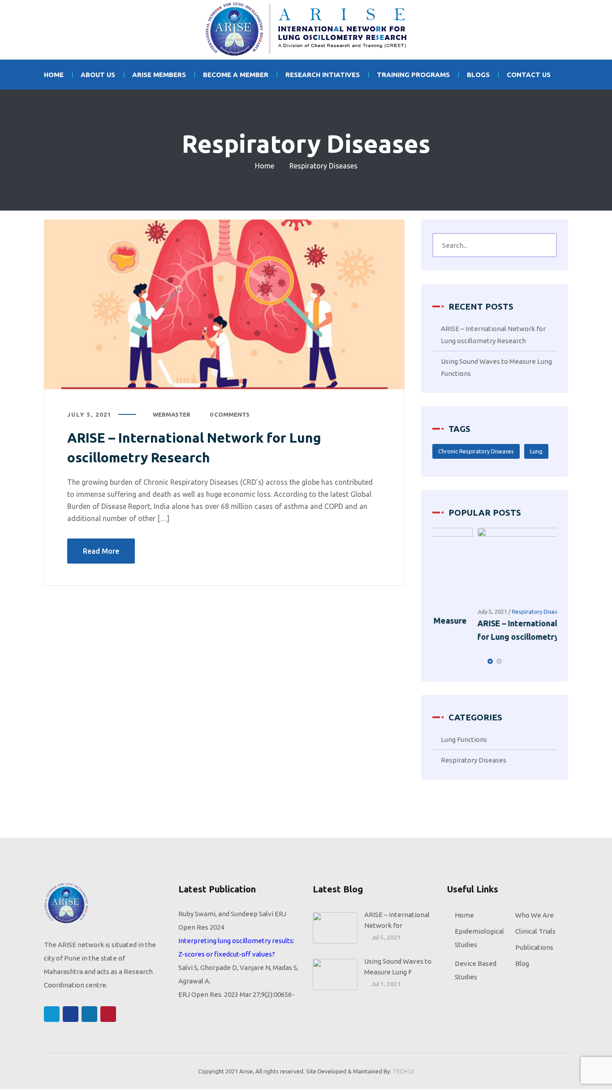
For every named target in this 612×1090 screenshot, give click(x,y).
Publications (534, 948)
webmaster (171, 414)
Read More (101, 551)
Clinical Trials (535, 932)
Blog (522, 965)
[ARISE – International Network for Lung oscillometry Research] (224, 304)
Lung (536, 451)
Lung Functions (464, 741)
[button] (490, 662)
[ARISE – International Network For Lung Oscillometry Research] (306, 30)
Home (264, 166)
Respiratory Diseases (494, 611)
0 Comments (230, 414)
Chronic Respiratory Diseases (476, 451)
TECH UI (403, 1072)
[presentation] (436, 663)
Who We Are (534, 916)
